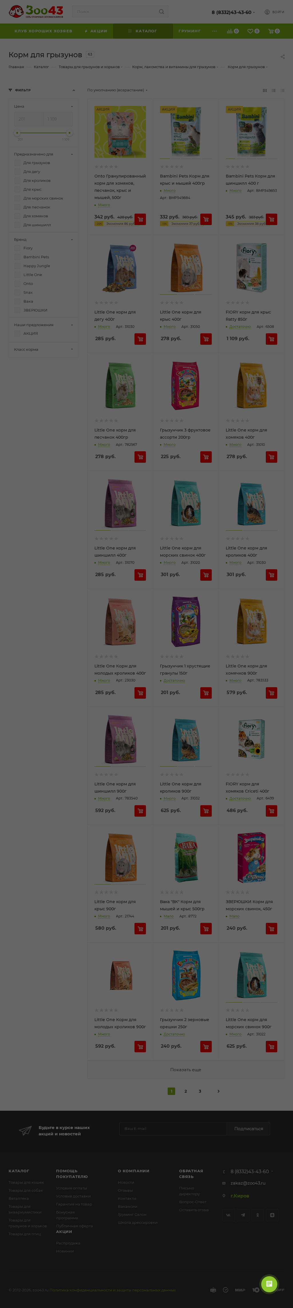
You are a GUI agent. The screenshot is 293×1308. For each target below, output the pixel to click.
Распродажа (68, 1243)
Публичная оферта (74, 1226)
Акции (64, 1231)
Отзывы (125, 1190)
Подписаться (248, 1128)
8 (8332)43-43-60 (232, 12)
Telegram (243, 1215)
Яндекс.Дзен (272, 1215)
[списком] (274, 90)
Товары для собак (26, 1190)
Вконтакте (228, 1215)
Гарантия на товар (74, 1204)
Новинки (65, 1251)
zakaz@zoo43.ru (248, 1183)
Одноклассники (258, 1215)
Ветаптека (19, 1198)
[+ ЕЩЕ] (214, 31)
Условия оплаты (71, 1188)
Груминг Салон (132, 1214)
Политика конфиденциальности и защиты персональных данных (113, 1290)
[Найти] (162, 11)
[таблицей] (282, 90)
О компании (134, 1171)
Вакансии (127, 1206)
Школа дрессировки (138, 1222)
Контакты (127, 1198)
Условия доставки (73, 1196)
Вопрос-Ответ (192, 1201)
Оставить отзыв (194, 1209)
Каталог (19, 1171)
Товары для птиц (25, 1234)
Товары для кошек (26, 1182)
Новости (126, 1182)
